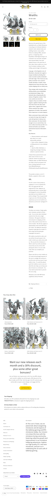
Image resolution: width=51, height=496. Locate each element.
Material (30, 21)
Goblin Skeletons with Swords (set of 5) (34, 322)
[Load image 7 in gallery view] (17, 44)
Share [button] (31, 288)
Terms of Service (6, 447)
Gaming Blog (6, 453)
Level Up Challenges (7, 459)
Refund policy (23, 492)
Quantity (30, 27)
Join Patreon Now (25, 388)
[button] (2, 6)
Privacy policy (29, 492)
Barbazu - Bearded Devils (9, 351)
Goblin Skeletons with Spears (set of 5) (34, 351)
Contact (5, 468)
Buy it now (38, 39)
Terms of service (36, 492)
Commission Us (6, 426)
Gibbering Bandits (8, 322)
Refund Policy (6, 444)
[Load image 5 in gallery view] (5, 44)
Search (4, 423)
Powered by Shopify (16, 492)
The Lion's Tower (9, 492)
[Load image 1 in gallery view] (5, 38)
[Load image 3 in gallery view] (17, 38)
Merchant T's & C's (7, 435)
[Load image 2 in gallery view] (11, 38)
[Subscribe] (17, 476)
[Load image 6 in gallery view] (11, 44)
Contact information (43, 492)
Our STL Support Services (8, 429)
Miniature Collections (7, 465)
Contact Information (7, 450)
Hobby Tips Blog (6, 456)
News (4, 462)
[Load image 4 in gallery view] (23, 38)
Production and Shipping (8, 441)
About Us (5, 432)
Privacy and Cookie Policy (8, 438)
